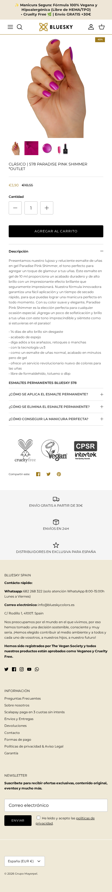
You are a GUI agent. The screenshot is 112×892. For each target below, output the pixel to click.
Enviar (17, 820)
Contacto (12, 733)
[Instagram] (22, 669)
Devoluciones (15, 726)
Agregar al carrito (56, 231)
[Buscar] (22, 27)
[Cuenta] (90, 27)
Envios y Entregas (18, 719)
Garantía (11, 753)
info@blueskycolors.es (56, 605)
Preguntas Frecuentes (22, 698)
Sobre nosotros (16, 705)
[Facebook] (14, 669)
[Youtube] (29, 669)
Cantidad (16, 197)
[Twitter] (6, 669)
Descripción (18, 251)
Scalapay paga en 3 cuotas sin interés (34, 712)
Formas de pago (17, 739)
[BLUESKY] (56, 27)
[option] (56, 86)
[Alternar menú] (10, 27)
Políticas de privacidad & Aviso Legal (33, 746)
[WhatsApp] (37, 669)
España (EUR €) (21, 861)
